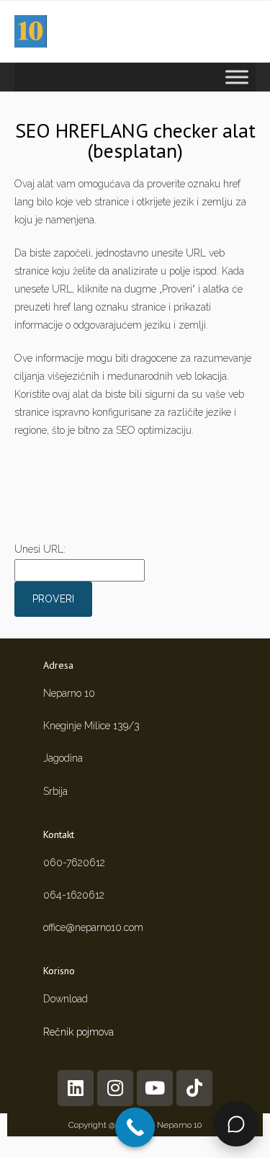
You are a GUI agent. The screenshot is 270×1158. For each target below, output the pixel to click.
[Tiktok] (194, 1088)
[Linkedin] (76, 1088)
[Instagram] (115, 1088)
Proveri (53, 599)
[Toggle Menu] (236, 77)
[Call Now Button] (135, 1127)
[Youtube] (155, 1088)
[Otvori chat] (236, 1124)
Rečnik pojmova (78, 1032)
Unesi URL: (40, 549)
